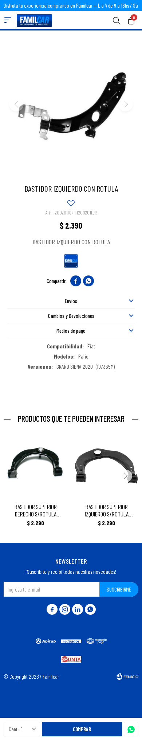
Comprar (82, 729)
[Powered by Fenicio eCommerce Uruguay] (127, 676)
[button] (116, 20)
